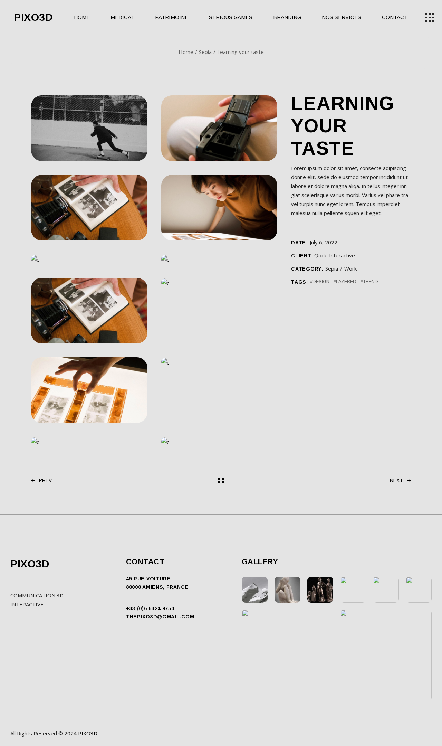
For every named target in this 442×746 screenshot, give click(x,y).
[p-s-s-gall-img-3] (89, 207)
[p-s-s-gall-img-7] (89, 310)
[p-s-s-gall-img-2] (219, 128)
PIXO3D (33, 17)
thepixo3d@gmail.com (160, 617)
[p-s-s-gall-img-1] (89, 128)
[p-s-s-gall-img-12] (219, 441)
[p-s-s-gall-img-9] (89, 390)
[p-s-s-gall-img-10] (219, 362)
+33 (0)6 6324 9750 (150, 608)
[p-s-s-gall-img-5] (89, 259)
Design (321, 281)
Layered (346, 281)
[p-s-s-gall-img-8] (219, 282)
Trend (370, 281)
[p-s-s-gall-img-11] (89, 441)
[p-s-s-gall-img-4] (219, 207)
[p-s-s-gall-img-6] (219, 259)
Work (350, 268)
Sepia (331, 268)
